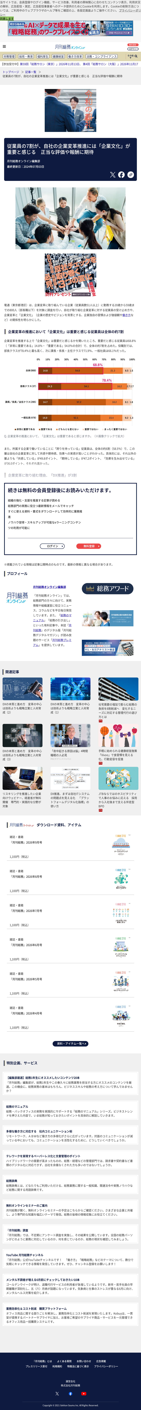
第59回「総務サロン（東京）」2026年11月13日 (49, 64)
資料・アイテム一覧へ (71, 1043)
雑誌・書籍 (26, 847)
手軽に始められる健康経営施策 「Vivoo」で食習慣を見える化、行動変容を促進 (118, 755)
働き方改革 (75, 56)
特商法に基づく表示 (78, 1366)
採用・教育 (26, 56)
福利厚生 (42, 56)
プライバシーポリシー (106, 1366)
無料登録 (132, 44)
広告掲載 (101, 1361)
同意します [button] (7, 18)
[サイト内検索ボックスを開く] (136, 56)
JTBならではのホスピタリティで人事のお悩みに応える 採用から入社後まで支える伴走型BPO (118, 800)
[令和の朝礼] (70, 131)
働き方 (126, 315)
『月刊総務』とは (42, 1361)
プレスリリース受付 (36, 1366)
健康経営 (58, 56)
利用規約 (57, 1366)
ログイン (132, 49)
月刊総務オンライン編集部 (49, 587)
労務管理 (9, 56)
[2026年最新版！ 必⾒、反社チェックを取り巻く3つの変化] (70, 295)
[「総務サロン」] (107, 625)
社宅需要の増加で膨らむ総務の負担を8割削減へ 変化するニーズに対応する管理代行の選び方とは (118, 710)
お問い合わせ (84, 1361)
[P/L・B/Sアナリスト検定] (107, 655)
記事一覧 (31, 72)
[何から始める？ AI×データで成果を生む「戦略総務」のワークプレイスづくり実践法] (70, 35)
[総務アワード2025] (107, 596)
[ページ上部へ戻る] (133, 1402)
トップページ (11, 72)
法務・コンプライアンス (101, 56)
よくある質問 (64, 1361)
